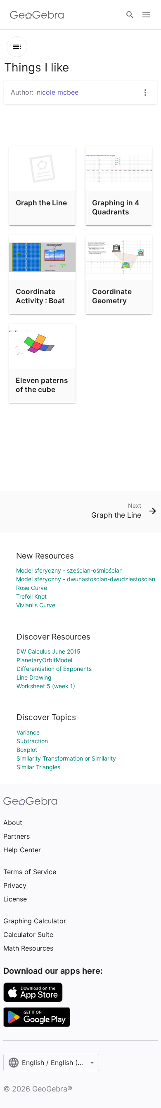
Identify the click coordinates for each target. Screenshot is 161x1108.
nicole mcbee (57, 92)
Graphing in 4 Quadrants (116, 207)
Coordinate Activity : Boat (40, 296)
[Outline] (17, 46)
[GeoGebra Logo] (37, 15)
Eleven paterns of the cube (42, 385)
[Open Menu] (146, 15)
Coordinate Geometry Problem (112, 300)
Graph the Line (41, 202)
